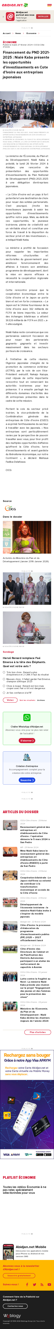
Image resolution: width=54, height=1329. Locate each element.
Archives (41, 700)
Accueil (7, 33)
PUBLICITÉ (26, 28)
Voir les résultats (27, 700)
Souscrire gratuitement (19, 1275)
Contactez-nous (15, 1306)
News (18, 33)
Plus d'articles (38, 1032)
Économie (31, 33)
